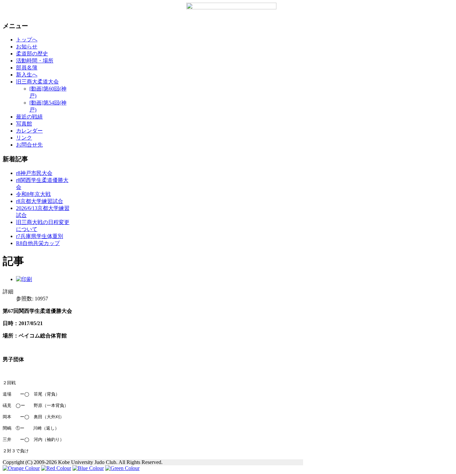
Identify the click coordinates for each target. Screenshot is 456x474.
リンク (24, 138)
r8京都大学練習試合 (39, 201)
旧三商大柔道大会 (37, 81)
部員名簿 (26, 67)
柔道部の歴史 (32, 53)
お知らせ (26, 46)
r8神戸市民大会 (34, 173)
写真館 (24, 124)
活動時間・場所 (34, 60)
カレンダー (29, 131)
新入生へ (26, 74)
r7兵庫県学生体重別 (39, 236)
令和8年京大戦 (33, 194)
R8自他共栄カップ (38, 243)
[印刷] (24, 279)
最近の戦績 (29, 117)
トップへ (26, 39)
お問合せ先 (29, 145)
